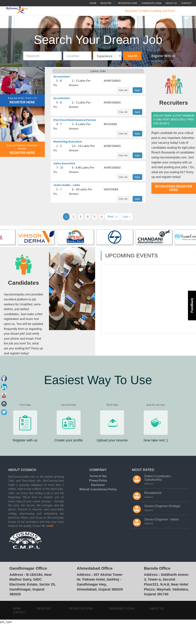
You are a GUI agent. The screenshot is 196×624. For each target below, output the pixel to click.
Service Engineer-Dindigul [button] (162, 506)
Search (132, 56)
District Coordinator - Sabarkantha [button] (158, 478)
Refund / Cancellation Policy (98, 489)
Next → (113, 216)
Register (105, 3)
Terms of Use (98, 476)
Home (93, 3)
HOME (17, 608)
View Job (123, 90)
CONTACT (186, 3)
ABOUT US (171, 3)
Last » (126, 216)
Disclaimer (98, 485)
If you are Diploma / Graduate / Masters (22, 147)
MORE (50, 526)
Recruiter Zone (127, 3)
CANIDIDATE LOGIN (151, 3)
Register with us (162, 56)
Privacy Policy (98, 480)
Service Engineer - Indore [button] (161, 519)
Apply (137, 90)
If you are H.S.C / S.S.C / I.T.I (22, 98)
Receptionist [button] (152, 492)
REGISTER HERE (22, 102)
